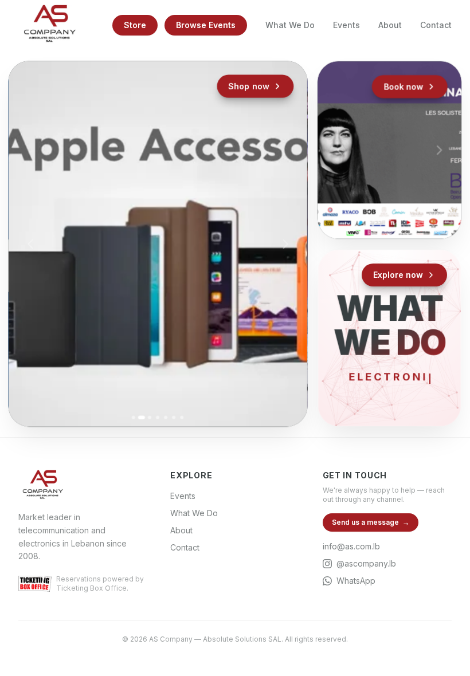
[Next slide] (284, 243)
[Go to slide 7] (181, 417)
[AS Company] (49, 25)
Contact (436, 25)
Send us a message (370, 522)
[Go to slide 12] (397, 229)
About (390, 25)
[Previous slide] (31, 243)
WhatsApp (355, 580)
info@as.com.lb (351, 546)
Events (346, 25)
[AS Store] (158, 243)
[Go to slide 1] (133, 417)
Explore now (398, 275)
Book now (403, 86)
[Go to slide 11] (389, 229)
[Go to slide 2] (141, 417)
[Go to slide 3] (149, 417)
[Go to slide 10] (381, 229)
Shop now (248, 87)
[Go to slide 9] (421, 218)
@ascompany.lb (366, 563)
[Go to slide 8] (413, 218)
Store (135, 25)
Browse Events (206, 25)
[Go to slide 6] (173, 417)
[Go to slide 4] (157, 417)
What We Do (290, 25)
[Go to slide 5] (165, 417)
